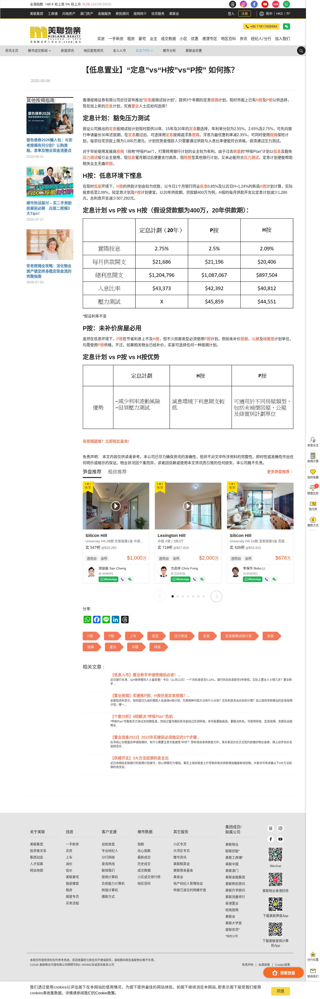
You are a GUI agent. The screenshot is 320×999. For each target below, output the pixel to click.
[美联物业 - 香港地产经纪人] (55, 35)
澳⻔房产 (86, 13)
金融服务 (104, 13)
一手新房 (72, 844)
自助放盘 (108, 844)
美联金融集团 (235, 877)
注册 (244, 13)
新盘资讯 (67, 50)
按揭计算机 (110, 877)
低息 (277, 151)
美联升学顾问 (235, 890)
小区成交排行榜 (149, 877)
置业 (135, 106)
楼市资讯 (179, 857)
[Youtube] (280, 839)
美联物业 (231, 844)
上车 (69, 857)
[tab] (92, 472)
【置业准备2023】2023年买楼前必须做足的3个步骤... (155, 737)
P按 (269, 100)
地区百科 (144, 883)
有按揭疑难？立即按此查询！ (107, 441)
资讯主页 (11, 50)
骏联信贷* (232, 929)
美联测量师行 (235, 897)
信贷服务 (157, 13)
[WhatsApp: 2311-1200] (286, 4)
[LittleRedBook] (275, 879)
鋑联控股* (232, 851)
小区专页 (179, 844)
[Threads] (270, 828)
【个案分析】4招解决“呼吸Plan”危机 (141, 716)
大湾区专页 (181, 851)
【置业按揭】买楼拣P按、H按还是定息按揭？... (150, 696)
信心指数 (144, 851)
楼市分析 (169, 50)
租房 (69, 890)
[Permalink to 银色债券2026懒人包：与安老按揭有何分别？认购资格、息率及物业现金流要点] (49, 120)
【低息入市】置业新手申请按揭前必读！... (145, 675)
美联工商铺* (234, 857)
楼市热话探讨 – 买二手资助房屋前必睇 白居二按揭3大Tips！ (49, 208)
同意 (280, 991)
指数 (141, 844)
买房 (69, 851)
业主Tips (142, 50)
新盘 (237, 151)
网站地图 (36, 870)
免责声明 (247, 964)
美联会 (174, 13)
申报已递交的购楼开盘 (189, 890)
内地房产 (68, 13)
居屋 (244, 339)
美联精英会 (181, 864)
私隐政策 (264, 964)
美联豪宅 (72, 877)
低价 (69, 870)
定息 (147, 100)
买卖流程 (72, 903)
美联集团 (36, 13)
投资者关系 (38, 851)
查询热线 (108, 864)
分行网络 (108, 857)
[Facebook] (270, 839)
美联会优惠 (194, 50)
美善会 (178, 877)
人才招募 (36, 864)
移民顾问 (122, 13)
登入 (231, 13)
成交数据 (144, 870)
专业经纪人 (110, 851)
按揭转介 (140, 13)
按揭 (214, 100)
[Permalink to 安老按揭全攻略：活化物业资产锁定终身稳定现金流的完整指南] (49, 246)
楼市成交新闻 (38, 50)
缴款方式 (108, 896)
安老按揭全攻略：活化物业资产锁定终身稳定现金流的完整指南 (48, 271)
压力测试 (90, 158)
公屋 (255, 339)
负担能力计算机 (113, 883)
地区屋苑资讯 (93, 50)
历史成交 (144, 864)
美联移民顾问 (235, 884)
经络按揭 (231, 910)
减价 (69, 864)
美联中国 (231, 864)
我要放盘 (287, 973)
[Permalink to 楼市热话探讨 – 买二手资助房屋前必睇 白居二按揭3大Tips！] (49, 183)
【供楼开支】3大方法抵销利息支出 (139, 758)
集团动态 (36, 857)
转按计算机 (110, 890)
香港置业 (231, 903)
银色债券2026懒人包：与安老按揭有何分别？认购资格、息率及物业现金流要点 (49, 145)
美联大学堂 (233, 923)
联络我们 (108, 870)
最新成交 (144, 857)
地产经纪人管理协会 (188, 883)
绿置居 (268, 339)
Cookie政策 (105, 993)
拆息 (204, 186)
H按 (259, 100)
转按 (187, 158)
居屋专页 (72, 896)
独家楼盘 (72, 883)
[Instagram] (280, 828)
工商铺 (53, 13)
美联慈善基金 (183, 870)
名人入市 (119, 50)
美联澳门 (231, 870)
